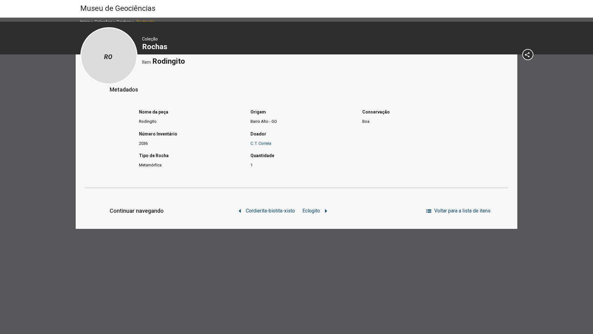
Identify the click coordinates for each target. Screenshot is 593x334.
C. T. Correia (260, 143)
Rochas (155, 46)
